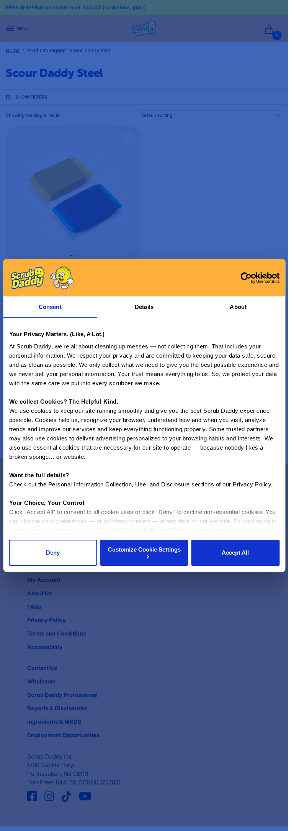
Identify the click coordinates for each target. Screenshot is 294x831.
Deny (53, 552)
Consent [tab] (50, 307)
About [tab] (238, 307)
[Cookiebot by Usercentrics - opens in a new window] (245, 278)
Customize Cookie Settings (144, 549)
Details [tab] (144, 307)
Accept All (235, 552)
